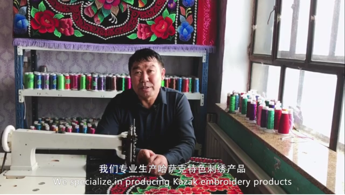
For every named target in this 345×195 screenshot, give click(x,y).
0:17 (13, 189)
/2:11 (19, 189)
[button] (4, 190)
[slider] (327, 189)
